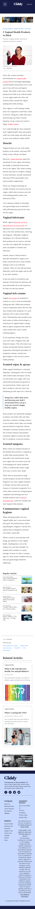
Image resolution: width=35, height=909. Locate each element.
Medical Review (9, 806)
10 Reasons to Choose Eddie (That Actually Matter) (9, 599)
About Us (7, 804)
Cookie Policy (23, 817)
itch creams (13, 298)
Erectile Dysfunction (7, 587)
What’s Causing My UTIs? (16, 713)
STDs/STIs (17, 648)
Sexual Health (7, 28)
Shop (6, 840)
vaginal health (24, 645)
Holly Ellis (9, 68)
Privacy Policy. (24, 827)
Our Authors (8, 811)
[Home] (18, 4)
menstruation (6, 650)
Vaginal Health (18, 28)
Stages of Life (8, 831)
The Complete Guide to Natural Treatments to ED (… (10, 590)
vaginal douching (16, 159)
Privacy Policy (23, 815)
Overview (28, 28)
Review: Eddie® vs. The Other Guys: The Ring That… (10, 618)
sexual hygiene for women (10, 645)
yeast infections (7, 648)
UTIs (24, 648)
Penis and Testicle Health (8, 576)
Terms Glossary (9, 808)
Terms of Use (25, 825)
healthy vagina (13, 124)
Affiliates (7, 813)
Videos (6, 838)
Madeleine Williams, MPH (15, 716)
